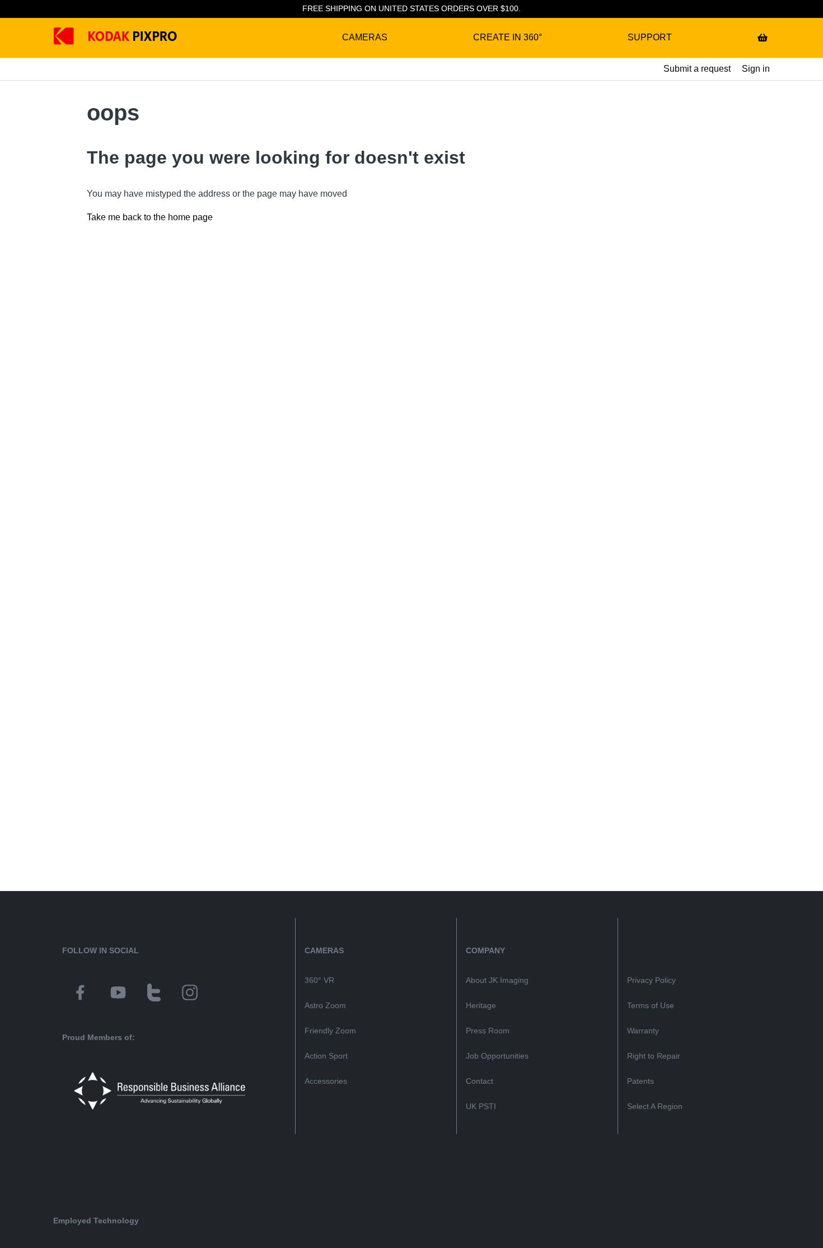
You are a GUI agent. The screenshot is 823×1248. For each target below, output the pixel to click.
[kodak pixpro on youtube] (118, 994)
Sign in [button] (756, 68)
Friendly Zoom (330, 1030)
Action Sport (326, 1055)
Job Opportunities (497, 1055)
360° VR (319, 980)
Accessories (326, 1081)
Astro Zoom (325, 1005)
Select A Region (654, 1106)
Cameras (364, 37)
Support (650, 37)
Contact (479, 1081)
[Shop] (762, 37)
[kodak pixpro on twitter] (154, 994)
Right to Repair (653, 1055)
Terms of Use (650, 1005)
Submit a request (697, 68)
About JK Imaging (497, 980)
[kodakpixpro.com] (72, 38)
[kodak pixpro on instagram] (190, 994)
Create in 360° (507, 37)
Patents (640, 1081)
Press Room (487, 1030)
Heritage (481, 1005)
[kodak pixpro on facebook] (80, 994)
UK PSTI (481, 1106)
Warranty (643, 1030)
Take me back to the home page (150, 217)
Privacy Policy (651, 980)
